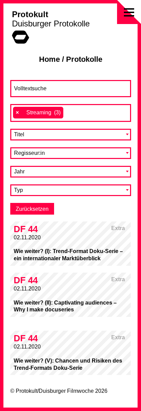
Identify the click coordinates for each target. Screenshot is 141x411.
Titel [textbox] (19, 134)
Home (49, 59)
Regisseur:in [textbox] (29, 153)
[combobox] (70, 113)
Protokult (30, 14)
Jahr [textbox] (19, 171)
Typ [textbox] (18, 190)
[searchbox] (69, 113)
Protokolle (84, 59)
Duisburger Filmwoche (66, 391)
